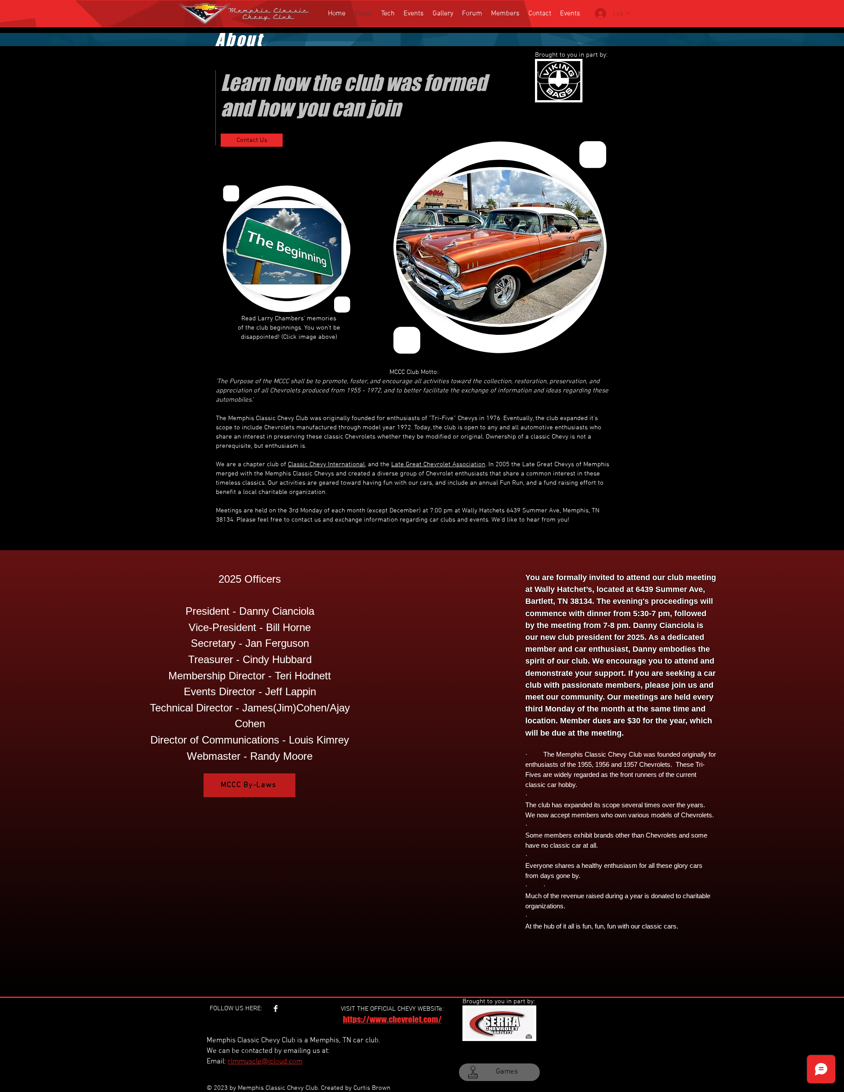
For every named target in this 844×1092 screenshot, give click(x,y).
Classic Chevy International (326, 464)
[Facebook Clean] (275, 1008)
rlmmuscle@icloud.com (265, 1061)
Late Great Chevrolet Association (438, 464)
